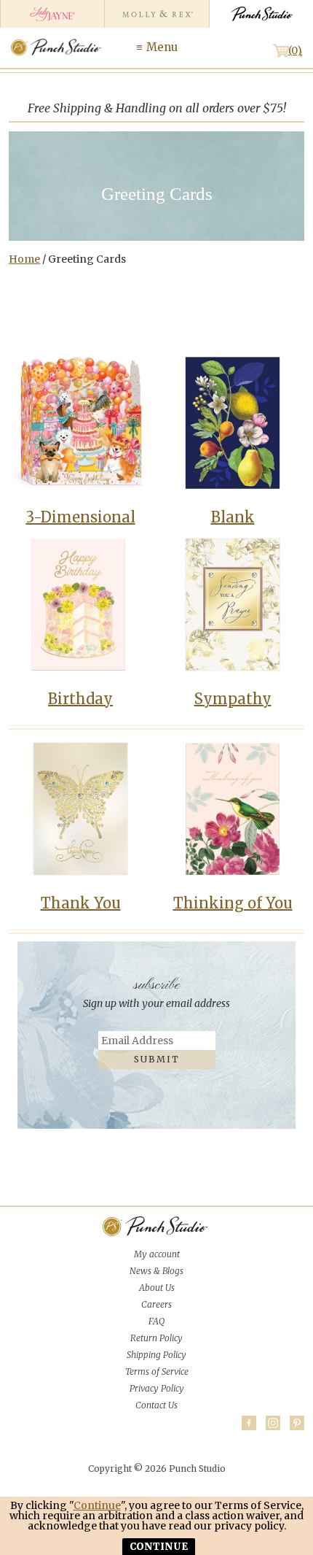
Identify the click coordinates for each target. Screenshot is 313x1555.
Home (24, 259)
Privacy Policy (157, 1388)
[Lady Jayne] (52, 14)
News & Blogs (156, 1270)
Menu (162, 47)
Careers (156, 1304)
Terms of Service (157, 1371)
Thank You (81, 903)
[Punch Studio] (261, 14)
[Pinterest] (297, 1423)
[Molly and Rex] (156, 14)
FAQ (156, 1321)
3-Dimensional (80, 517)
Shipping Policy (156, 1354)
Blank (233, 517)
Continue (97, 1505)
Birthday (80, 699)
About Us (157, 1287)
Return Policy (156, 1337)
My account (157, 1254)
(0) (295, 50)
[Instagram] (273, 1423)
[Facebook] (249, 1423)
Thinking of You (233, 903)
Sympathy (233, 699)
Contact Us (156, 1405)
